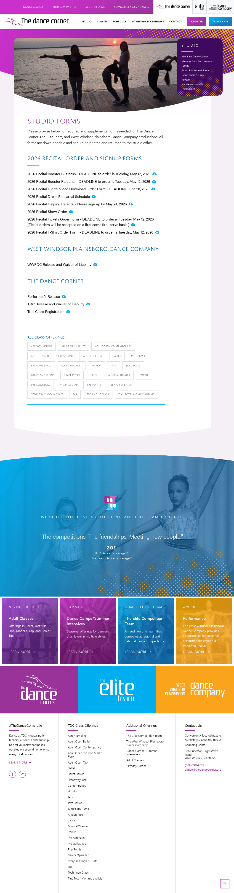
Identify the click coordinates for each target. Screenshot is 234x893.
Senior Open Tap (121, 384)
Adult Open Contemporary (113, 346)
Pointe (144, 375)
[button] (86, 21)
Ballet (117, 356)
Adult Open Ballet (73, 346)
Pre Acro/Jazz (40, 384)
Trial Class (220, 21)
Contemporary (71, 365)
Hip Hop (96, 365)
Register (197, 21)
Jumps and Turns (42, 375)
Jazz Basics (133, 365)
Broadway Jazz (41, 365)
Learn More (22, 651)
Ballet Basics (138, 356)
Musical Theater (119, 375)
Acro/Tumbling (41, 346)
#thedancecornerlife (148, 21)
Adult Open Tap (93, 356)
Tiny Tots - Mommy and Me (136, 394)
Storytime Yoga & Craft (47, 394)
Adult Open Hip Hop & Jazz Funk (52, 356)
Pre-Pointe (94, 384)
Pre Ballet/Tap (68, 384)
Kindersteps (72, 375)
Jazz (114, 365)
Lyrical (94, 375)
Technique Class (98, 394)
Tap (75, 394)
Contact (175, 21)
